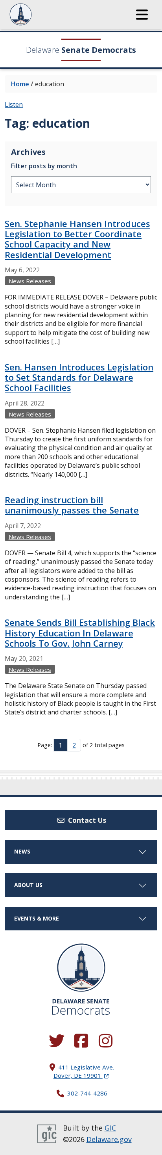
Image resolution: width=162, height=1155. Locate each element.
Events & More (36, 918)
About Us (28, 885)
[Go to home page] (81, 967)
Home (20, 84)
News (22, 851)
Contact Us (86, 820)
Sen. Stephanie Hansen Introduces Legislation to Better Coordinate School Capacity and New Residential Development (77, 239)
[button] (142, 14)
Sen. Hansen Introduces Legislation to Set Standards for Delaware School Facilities (79, 377)
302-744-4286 (87, 1093)
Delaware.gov (109, 1139)
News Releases (30, 281)
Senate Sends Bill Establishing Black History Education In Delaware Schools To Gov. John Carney (80, 632)
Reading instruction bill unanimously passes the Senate (72, 505)
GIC (110, 1128)
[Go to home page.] (42, 14)
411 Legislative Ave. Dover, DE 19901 (83, 1071)
